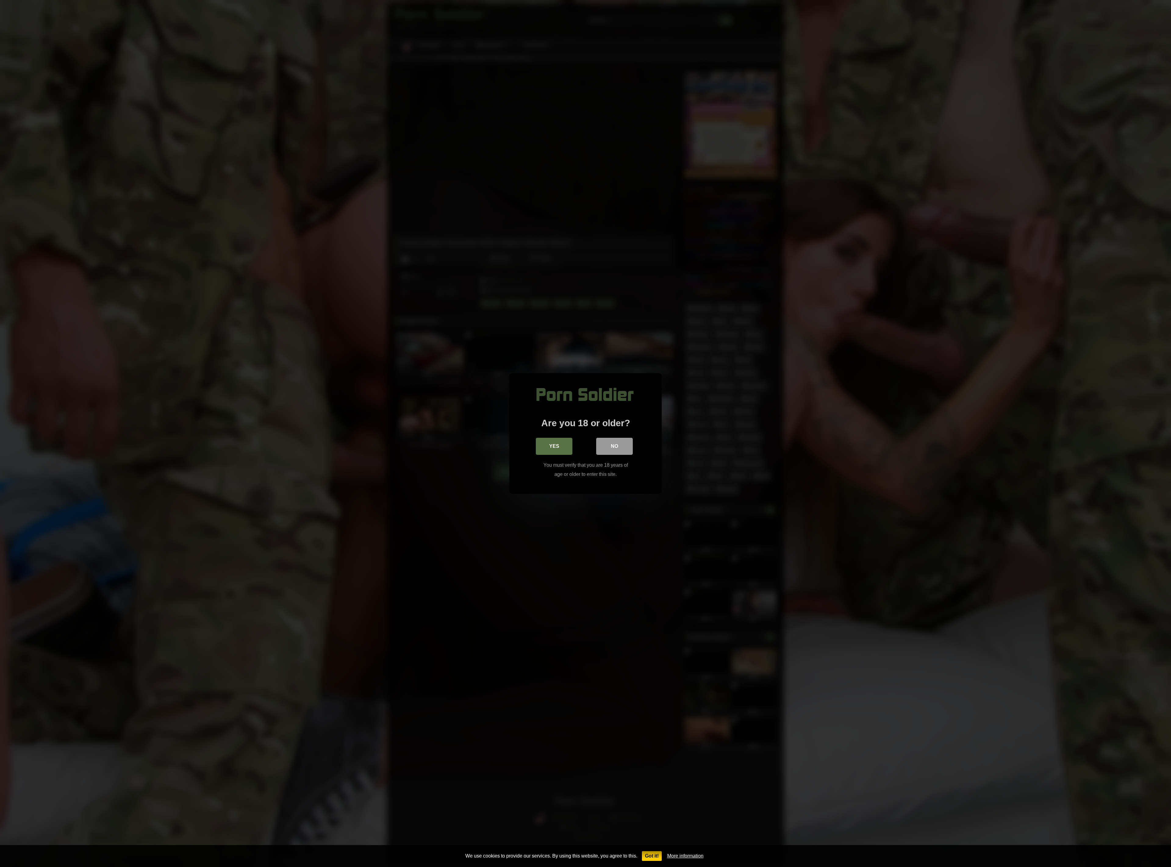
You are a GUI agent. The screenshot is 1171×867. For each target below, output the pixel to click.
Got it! (652, 855)
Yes (554, 446)
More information (685, 855)
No (614, 446)
